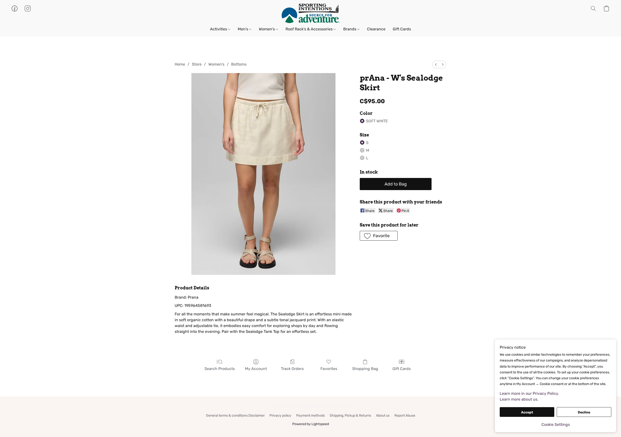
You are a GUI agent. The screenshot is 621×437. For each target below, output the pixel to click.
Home (180, 64)
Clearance (376, 29)
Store (197, 64)
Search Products (219, 368)
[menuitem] (436, 64)
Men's (243, 29)
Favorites (328, 368)
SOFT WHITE (377, 121)
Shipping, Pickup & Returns (350, 415)
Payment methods (310, 415)
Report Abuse (404, 415)
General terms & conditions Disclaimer (235, 415)
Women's (267, 29)
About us (383, 415)
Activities (219, 29)
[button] (310, 13)
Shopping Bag (365, 368)
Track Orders (292, 368)
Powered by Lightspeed (310, 424)
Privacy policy (280, 415)
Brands (350, 29)
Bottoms (238, 64)
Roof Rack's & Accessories (310, 29)
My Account (256, 368)
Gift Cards (402, 29)
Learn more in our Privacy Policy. (529, 393)
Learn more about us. (519, 399)
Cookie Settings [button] (555, 424)
